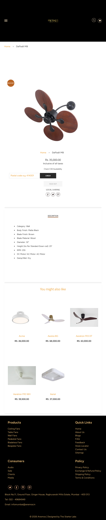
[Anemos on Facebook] (16, 488)
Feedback (80, 442)
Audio (11, 467)
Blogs (78, 435)
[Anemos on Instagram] (23, 488)
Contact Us (80, 449)
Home (7, 46)
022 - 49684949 (17, 499)
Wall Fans (12, 435)
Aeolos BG (53, 336)
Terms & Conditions (84, 477)
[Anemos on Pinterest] (29, 488)
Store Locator (82, 446)
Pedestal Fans (14, 439)
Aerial (53, 394)
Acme (22, 336)
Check (48, 175)
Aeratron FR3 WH (22, 394)
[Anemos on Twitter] (10, 488)
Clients (11, 474)
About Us (79, 432)
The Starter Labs (68, 516)
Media (11, 477)
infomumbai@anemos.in (23, 504)
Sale (10, 470)
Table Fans (13, 432)
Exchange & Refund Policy (88, 470)
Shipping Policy (82, 474)
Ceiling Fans (14, 428)
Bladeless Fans (15, 442)
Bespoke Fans (14, 446)
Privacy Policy (82, 467)
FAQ (77, 439)
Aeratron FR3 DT (84, 336)
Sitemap (79, 452)
